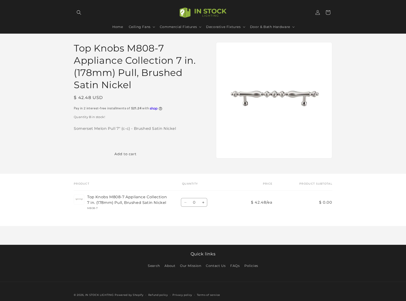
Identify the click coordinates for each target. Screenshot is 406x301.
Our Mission (190, 266)
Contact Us (216, 266)
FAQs (235, 266)
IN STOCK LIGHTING (99, 295)
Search (154, 266)
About (169, 266)
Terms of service (208, 295)
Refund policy (158, 295)
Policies (251, 266)
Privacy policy (182, 295)
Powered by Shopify (129, 295)
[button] (79, 12)
